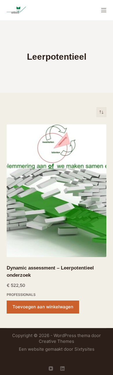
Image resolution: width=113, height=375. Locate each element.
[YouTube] (51, 368)
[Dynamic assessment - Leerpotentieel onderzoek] (56, 190)
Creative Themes (56, 341)
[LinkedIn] (62, 368)
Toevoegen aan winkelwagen (42, 307)
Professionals (21, 294)
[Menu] (103, 10)
